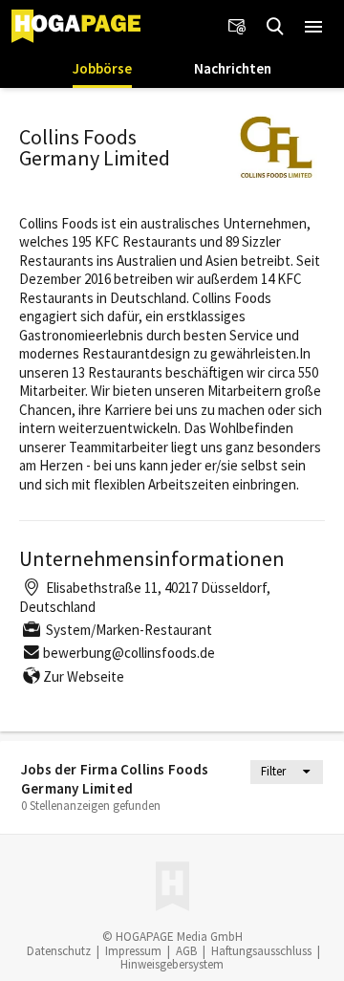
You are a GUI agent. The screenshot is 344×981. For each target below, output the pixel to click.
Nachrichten (232, 68)
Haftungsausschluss (261, 951)
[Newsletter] (237, 27)
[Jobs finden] (275, 27)
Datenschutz (59, 951)
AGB (186, 951)
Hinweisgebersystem (172, 964)
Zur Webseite (83, 676)
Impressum (133, 951)
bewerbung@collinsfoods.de (129, 652)
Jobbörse (102, 68)
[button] (313, 27)
